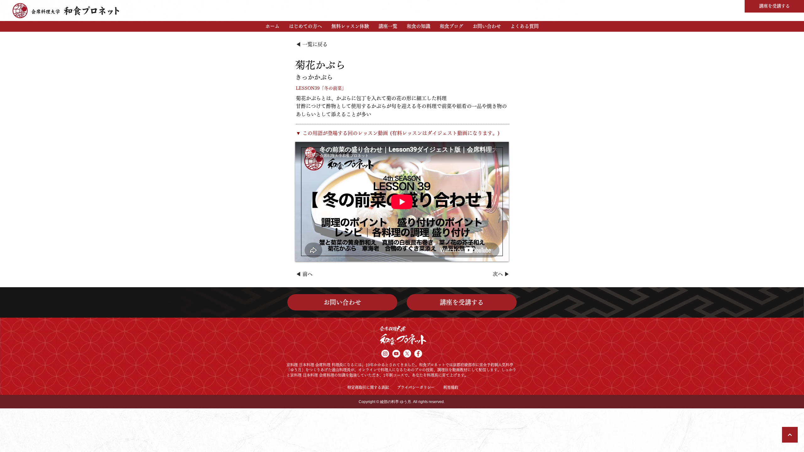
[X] (407, 354)
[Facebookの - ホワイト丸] (418, 354)
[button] (305, 26)
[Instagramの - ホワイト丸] (385, 354)
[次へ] (790, 435)
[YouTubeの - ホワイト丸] (396, 354)
